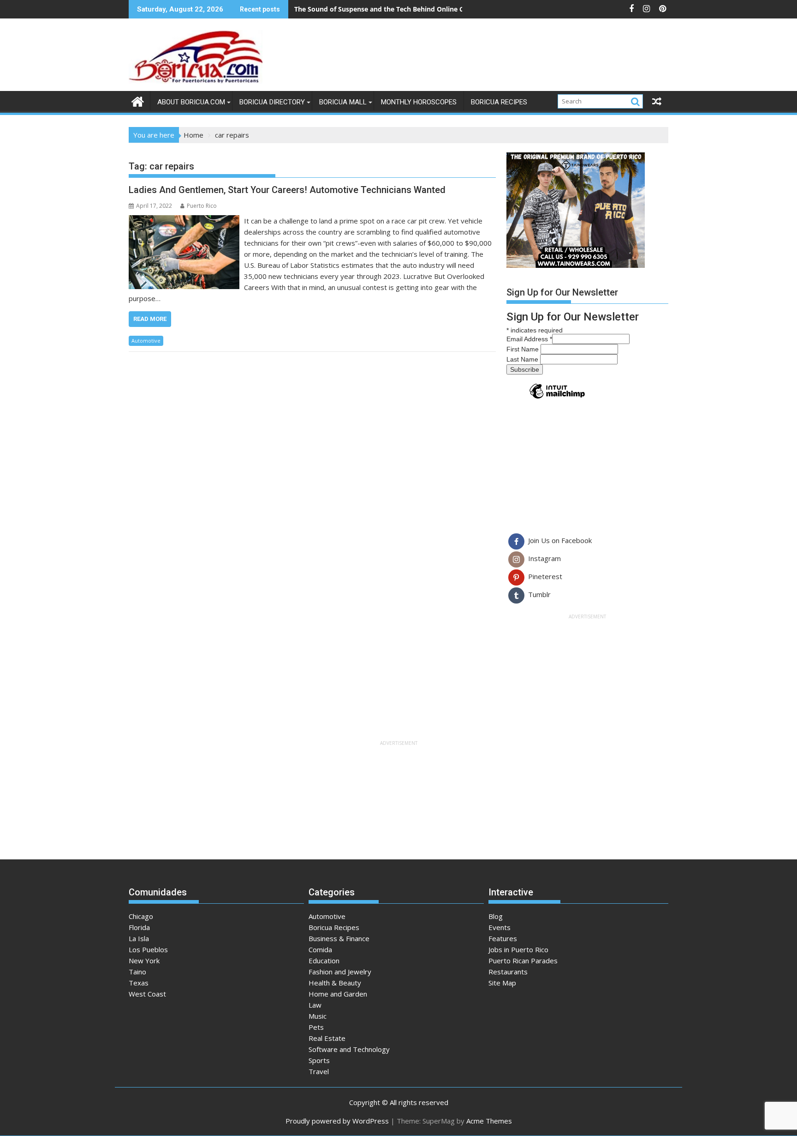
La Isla (139, 938)
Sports (319, 1060)
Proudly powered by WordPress (337, 1120)
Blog (495, 916)
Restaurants (508, 971)
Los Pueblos (148, 949)
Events (499, 927)
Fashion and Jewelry (340, 971)
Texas (139, 982)
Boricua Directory (272, 102)
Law (315, 1004)
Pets (316, 1027)
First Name (523, 349)
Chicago (141, 916)
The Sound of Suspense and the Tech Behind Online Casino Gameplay (404, 9)
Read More (150, 318)
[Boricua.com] (137, 100)
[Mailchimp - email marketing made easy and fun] (557, 398)
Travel (319, 1071)
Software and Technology (349, 1049)
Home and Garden (338, 993)
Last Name (523, 359)
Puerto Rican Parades (523, 960)
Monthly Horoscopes (419, 102)
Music (318, 1016)
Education (324, 960)
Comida (320, 949)
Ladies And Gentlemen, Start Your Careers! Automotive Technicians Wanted (287, 189)
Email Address (529, 339)
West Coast (147, 993)
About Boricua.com (191, 102)
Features (502, 938)
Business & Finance (339, 938)
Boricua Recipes (499, 102)
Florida (139, 927)
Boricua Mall (343, 102)
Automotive (146, 340)
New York (144, 960)
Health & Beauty (335, 982)
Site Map (502, 982)
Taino (137, 971)
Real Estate (327, 1038)
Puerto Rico (202, 206)
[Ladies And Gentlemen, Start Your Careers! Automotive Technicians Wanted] (184, 220)
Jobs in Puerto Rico (518, 949)
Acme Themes (489, 1120)
